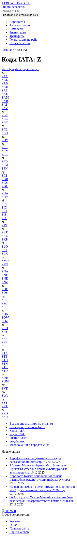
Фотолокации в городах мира (29, 445)
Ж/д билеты (17, 441)
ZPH (5, 307)
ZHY (5, 197)
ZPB (5, 299)
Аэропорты (17, 21)
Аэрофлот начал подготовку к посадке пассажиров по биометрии (35, 460)
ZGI (4, 175)
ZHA (5, 193)
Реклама (15, 521)
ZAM (5, 97)
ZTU (5, 370)
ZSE (4, 342)
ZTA (5, 353)
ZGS (5, 182)
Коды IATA (17, 430)
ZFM (5, 165)
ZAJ (4, 90)
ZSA (5, 338)
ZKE (5, 232)
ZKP (5, 239)
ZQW (5, 317)
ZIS (4, 214)
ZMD (5, 260)
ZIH (4, 211)
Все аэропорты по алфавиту (28, 427)
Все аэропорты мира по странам (31, 423)
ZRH (5, 328)
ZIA (4, 204)
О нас (13, 525)
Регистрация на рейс (23, 39)
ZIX (4, 218)
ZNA (5, 271)
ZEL (5, 147)
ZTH (5, 360)
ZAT (5, 104)
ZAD (5, 79)
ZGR (5, 179)
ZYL (5, 406)
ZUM (5, 381)
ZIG (4, 207)
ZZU (5, 417)
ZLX (5, 253)
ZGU (5, 186)
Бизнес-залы (17, 32)
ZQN (5, 314)
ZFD (5, 161)
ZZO (5, 413)
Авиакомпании (19, 25)
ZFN (5, 168)
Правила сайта (19, 528)
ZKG (5, 236)
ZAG (5, 83)
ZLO (5, 246)
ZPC (5, 303)
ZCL (5, 129)
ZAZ (5, 108)
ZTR (5, 367)
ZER (5, 154)
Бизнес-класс (18, 437)
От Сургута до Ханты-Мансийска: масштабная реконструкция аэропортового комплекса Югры (41, 499)
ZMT (5, 264)
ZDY (5, 140)
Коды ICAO (17, 434)
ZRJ (4, 331)
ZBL (5, 118)
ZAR (5, 101)
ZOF (5, 289)
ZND (5, 275)
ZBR (5, 122)
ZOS (5, 292)
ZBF (5, 115)
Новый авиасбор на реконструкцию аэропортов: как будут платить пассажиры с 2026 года (42, 488)
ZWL (5, 395)
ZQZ (5, 321)
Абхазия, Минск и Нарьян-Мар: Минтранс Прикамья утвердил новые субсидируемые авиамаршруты (38, 469)
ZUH (5, 377)
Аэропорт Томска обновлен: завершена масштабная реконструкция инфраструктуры (39, 477)
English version (19, 532)
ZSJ (4, 346)
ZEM (5, 150)
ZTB (5, 356)
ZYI (4, 402)
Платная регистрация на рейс (20, 14)
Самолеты (16, 29)
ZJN (4, 225)
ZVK (5, 388)
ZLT (4, 250)
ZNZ (5, 282)
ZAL (5, 94)
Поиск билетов (19, 43)
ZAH (5, 87)
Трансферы (16, 36)
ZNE (5, 278)
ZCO (5, 133)
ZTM (5, 363)
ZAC (5, 76)
